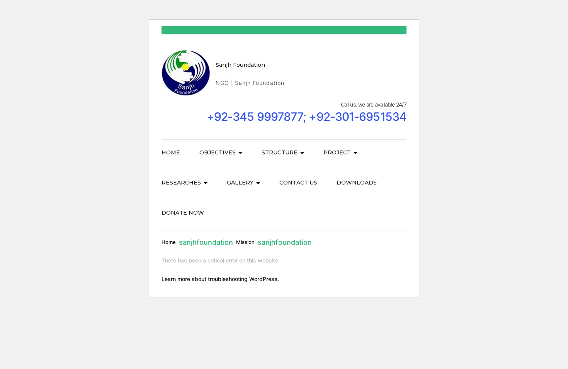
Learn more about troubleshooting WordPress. (220, 279)
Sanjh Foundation (240, 64)
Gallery (240, 182)
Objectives (217, 152)
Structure (280, 152)
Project (337, 152)
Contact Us (298, 182)
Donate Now (183, 212)
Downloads (357, 182)
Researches (181, 182)
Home (171, 152)
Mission (245, 242)
